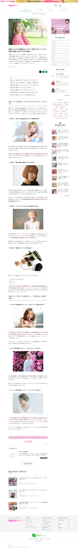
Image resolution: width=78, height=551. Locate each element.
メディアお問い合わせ (46, 522)
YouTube (59, 529)
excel (36, 495)
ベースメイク (54, 44)
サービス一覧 (11, 547)
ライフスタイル (57, 118)
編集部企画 (66, 102)
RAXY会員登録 (61, 520)
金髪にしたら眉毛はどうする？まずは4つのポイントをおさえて (24, 80)
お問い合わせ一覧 (18, 547)
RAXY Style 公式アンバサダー (24, 495)
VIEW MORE (66, 95)
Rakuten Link (60, 527)
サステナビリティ (25, 547)
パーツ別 (60, 113)
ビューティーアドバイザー (30, 527)
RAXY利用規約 (44, 527)
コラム (53, 57)
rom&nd (34, 483)
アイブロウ (14, 66)
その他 (53, 59)
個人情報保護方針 (35, 538)
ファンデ (66, 115)
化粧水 (66, 113)
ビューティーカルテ (29, 525)
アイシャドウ (31, 495)
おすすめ (59, 102)
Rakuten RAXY (14, 6)
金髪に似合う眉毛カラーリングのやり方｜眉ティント (22, 87)
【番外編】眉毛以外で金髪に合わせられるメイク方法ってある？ (24, 92)
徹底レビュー (25, 483)
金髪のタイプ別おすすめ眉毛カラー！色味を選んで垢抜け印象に (24, 82)
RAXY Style (26, 9)
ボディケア (54, 49)
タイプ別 (64, 118)
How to (10, 66)
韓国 (20, 483)
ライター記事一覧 (44, 458)
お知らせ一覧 (44, 520)
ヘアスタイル (57, 111)
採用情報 (48, 538)
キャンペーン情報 (39, 9)
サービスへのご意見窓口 (46, 525)
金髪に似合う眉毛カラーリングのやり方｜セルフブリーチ (23, 90)
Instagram (60, 523)
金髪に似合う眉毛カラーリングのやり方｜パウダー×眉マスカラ (24, 85)
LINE (59, 525)
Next (45, 443)
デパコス (60, 115)
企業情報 (29, 538)
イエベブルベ (64, 111)
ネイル (53, 54)
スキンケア (54, 41)
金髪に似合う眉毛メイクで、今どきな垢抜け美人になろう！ (23, 94)
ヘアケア (53, 52)
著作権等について (42, 538)
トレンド (61, 109)
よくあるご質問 (63, 9)
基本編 (66, 104)
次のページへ (28, 437)
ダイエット (54, 115)
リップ (67, 109)
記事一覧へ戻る (28, 463)
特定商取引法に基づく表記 (47, 529)
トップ (14, 9)
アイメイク (13, 65)
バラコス (30, 483)
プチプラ (55, 113)
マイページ (28, 523)
